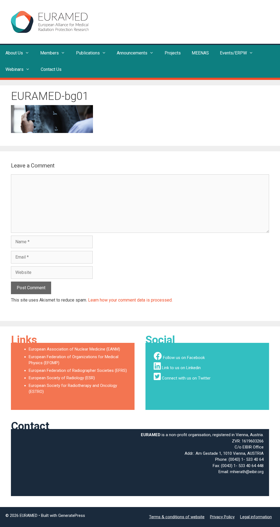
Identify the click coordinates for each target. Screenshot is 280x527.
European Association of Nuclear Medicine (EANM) (74, 349)
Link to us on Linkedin (181, 367)
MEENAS (200, 53)
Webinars (14, 69)
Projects (173, 53)
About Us (14, 53)
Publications (88, 53)
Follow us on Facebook (184, 357)
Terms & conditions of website (177, 516)
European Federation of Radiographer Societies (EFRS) (78, 370)
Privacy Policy (222, 516)
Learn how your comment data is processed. (130, 300)
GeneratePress (71, 515)
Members (49, 53)
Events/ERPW (233, 53)
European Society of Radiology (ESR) (62, 377)
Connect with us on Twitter (186, 378)
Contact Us (51, 69)
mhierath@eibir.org (247, 471)
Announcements (132, 53)
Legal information (256, 516)
